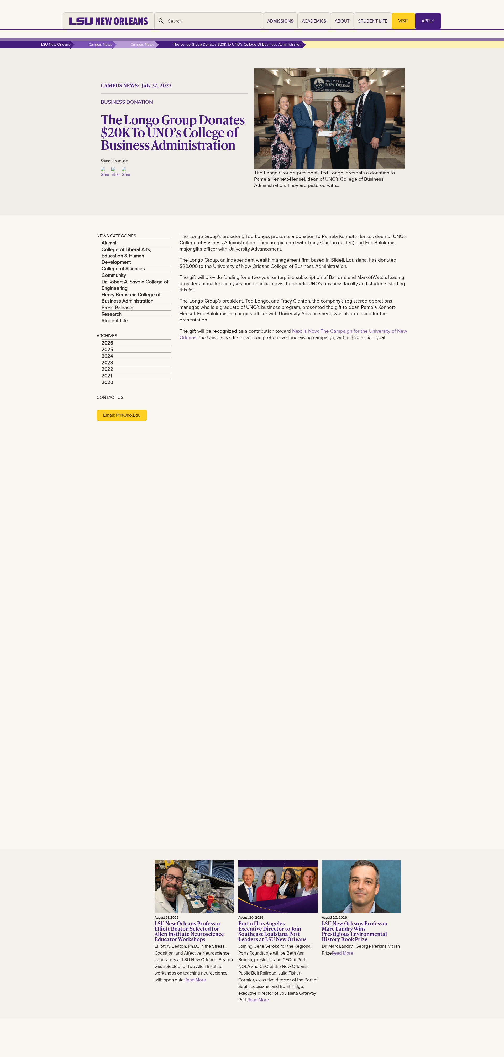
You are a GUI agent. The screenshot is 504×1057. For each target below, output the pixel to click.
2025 (107, 349)
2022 (107, 369)
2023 (107, 362)
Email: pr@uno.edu (121, 415)
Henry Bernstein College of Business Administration (131, 297)
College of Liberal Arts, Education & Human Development (126, 255)
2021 (107, 375)
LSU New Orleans (55, 44)
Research (112, 313)
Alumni (109, 242)
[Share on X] (115, 172)
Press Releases (118, 307)
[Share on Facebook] (105, 172)
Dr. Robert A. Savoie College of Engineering (135, 284)
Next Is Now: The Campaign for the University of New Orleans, (293, 334)
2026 (107, 342)
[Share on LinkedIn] (126, 172)
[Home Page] (108, 21)
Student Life (115, 320)
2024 (107, 355)
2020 (107, 382)
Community (114, 275)
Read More (195, 980)
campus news (100, 44)
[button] (280, 21)
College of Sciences (123, 268)
